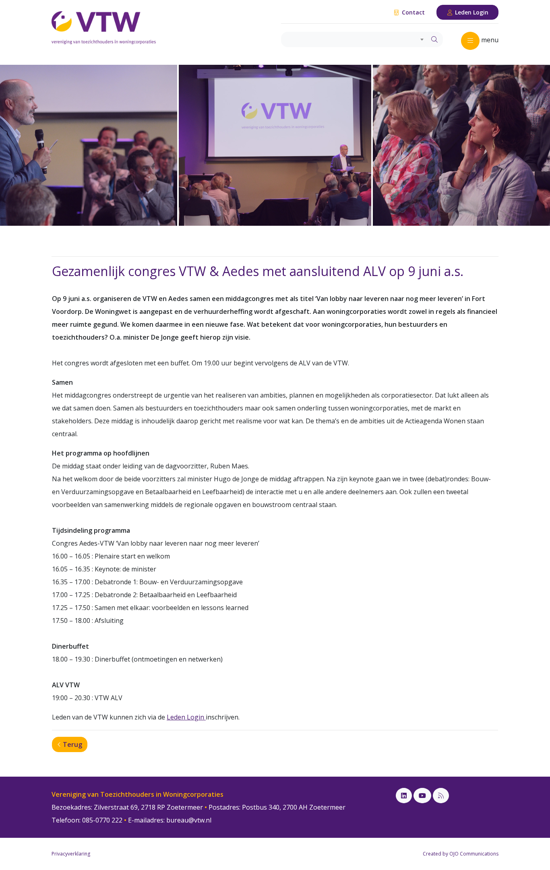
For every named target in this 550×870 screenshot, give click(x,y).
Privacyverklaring (71, 853)
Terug (71, 744)
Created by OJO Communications (460, 853)
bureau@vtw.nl (188, 820)
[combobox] (353, 39)
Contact (412, 12)
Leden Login (470, 12)
